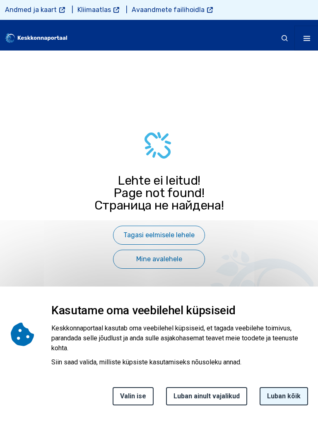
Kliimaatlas (94, 10)
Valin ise (133, 396)
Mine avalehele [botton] (159, 259)
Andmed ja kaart (31, 10)
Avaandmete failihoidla (168, 10)
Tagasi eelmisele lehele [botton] (159, 235)
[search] (285, 38)
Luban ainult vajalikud (206, 396)
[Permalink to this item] (238, 310)
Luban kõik (284, 396)
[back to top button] (295, 379)
